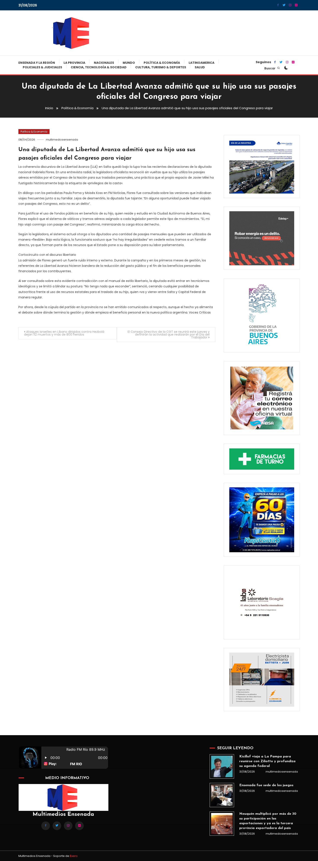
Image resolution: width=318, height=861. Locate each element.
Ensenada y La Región (36, 63)
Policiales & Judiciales (42, 67)
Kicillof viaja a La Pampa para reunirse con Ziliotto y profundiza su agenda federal (267, 761)
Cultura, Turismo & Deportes (160, 67)
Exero (74, 856)
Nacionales (104, 63)
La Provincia (74, 63)
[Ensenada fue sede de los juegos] (222, 795)
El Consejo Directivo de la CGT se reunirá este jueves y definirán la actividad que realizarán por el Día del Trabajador (169, 334)
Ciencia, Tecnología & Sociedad (99, 67)
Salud (200, 67)
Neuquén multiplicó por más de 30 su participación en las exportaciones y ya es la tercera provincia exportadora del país (267, 821)
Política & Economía (162, 63)
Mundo (129, 63)
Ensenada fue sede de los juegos (266, 785)
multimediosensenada (62, 140)
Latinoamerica (201, 63)
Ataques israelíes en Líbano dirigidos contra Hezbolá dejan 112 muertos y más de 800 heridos (64, 333)
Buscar (270, 68)
